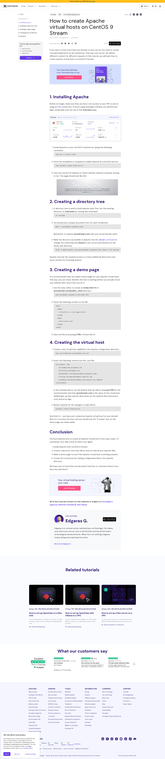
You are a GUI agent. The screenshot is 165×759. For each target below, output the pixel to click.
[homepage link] (11, 6)
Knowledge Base (128, 695)
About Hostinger (107, 692)
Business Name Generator (73, 716)
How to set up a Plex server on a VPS (117, 614)
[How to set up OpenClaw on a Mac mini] (46, 595)
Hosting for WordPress (36, 695)
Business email (33, 704)
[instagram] (111, 738)
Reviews (87, 695)
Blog (103, 704)
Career (104, 701)
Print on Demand (70, 710)
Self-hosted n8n (34, 701)
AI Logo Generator (70, 722)
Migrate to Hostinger (71, 725)
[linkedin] (102, 738)
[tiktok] (130, 738)
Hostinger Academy (129, 698)
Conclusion (22, 36)
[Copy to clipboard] (130, 14)
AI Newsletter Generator (72, 719)
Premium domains (54, 722)
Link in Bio (68, 713)
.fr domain (51, 716)
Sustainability (106, 710)
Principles (105, 713)
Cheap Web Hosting (35, 731)
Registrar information (81, 748)
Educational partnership (92, 701)
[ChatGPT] (62, 43)
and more (77, 744)
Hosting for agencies (35, 713)
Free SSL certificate (54, 707)
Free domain (52, 701)
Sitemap (87, 722)
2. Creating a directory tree (27, 26)
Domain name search (55, 692)
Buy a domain (52, 695)
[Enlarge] (118, 120)
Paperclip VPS (33, 725)
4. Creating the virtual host (27, 33)
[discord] (134, 738)
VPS (60, 14)
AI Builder (68, 692)
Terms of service (68, 748)
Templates (68, 704)
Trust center (89, 719)
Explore (29, 58)
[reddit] (125, 738)
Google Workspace (35, 728)
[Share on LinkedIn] (141, 14)
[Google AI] (69, 43)
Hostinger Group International (111, 716)
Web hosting (33, 692)
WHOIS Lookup (53, 704)
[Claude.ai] (65, 43)
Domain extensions (54, 713)
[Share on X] (134, 14)
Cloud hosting (33, 707)
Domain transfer (53, 710)
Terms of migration (91, 713)
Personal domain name (55, 719)
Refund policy (57, 748)
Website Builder (70, 695)
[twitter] (116, 738)
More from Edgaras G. (62, 544)
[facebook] (107, 738)
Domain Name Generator (73, 707)
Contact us (126, 701)
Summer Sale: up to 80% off (82, 1)
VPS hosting (32, 698)
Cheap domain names (55, 698)
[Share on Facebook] (137, 14)
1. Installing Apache (24, 22)
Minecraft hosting (34, 716)
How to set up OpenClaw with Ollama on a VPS (79, 614)
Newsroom (105, 698)
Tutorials (53, 14)
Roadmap (88, 710)
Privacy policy (47, 748)
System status (89, 716)
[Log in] (160, 6)
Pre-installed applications (72, 14)
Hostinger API (69, 728)
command (107, 239)
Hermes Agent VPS (34, 719)
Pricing (23, 6)
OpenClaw (32, 722)
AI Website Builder (70, 698)
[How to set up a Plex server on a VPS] (119, 595)
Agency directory (90, 707)
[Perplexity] (75, 43)
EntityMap (88, 725)
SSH (60, 107)
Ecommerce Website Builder (74, 701)
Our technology (107, 695)
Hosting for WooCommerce (37, 710)
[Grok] (72, 43)
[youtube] (121, 738)
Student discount (107, 707)
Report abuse (127, 704)
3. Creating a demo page (26, 29)
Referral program (90, 704)
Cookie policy (28, 748)
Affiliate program (90, 698)
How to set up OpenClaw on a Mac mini (45, 614)
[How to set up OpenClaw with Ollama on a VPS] (82, 595)
